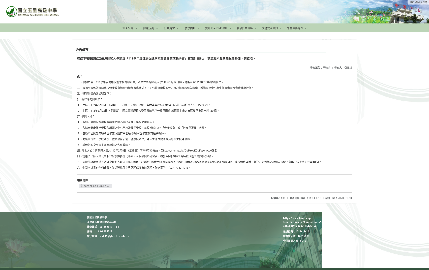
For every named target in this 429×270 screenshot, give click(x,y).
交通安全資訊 (270, 28)
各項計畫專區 (245, 28)
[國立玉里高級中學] (36, 12)
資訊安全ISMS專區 (216, 28)
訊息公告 (127, 28)
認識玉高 (148, 28)
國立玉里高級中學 (418, 2)
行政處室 (169, 28)
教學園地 (190, 28)
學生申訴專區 (295, 28)
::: (75, 35)
